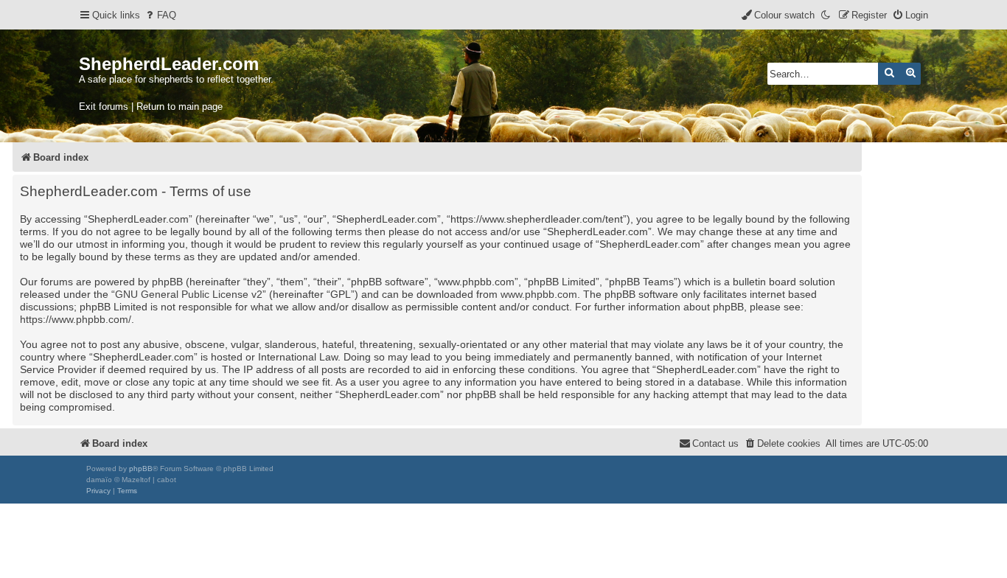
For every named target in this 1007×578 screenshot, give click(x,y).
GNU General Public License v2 (188, 294)
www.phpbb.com (539, 294)
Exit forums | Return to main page (151, 106)
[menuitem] (160, 15)
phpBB (141, 468)
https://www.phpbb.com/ (75, 319)
